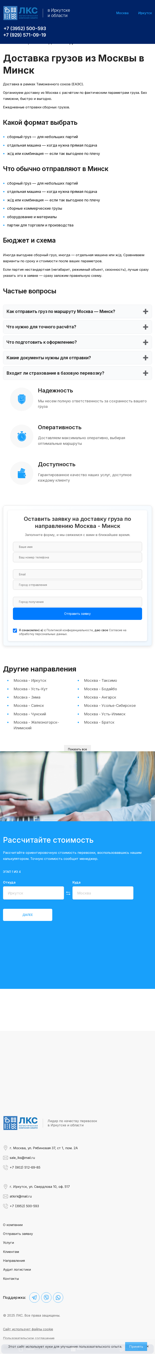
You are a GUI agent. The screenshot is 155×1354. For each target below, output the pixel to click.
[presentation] (27, 915)
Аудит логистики (17, 1269)
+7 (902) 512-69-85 (25, 1167)
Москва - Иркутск (30, 680)
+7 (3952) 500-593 (24, 28)
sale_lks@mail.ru (22, 1158)
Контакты (11, 1279)
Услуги (8, 1243)
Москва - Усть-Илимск (105, 714)
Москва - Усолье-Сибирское (110, 705)
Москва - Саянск (29, 705)
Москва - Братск (99, 722)
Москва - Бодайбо (100, 689)
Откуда (9, 882)
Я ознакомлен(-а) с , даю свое (72, 632)
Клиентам (11, 1252)
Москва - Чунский (30, 714)
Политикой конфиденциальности (70, 630)
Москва (122, 13)
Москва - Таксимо (100, 680)
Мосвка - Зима (27, 697)
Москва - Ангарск (100, 697)
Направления (14, 1261)
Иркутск (145, 13)
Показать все (77, 749)
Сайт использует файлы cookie (28, 1329)
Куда (76, 882)
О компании (13, 1225)
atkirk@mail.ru (21, 1196)
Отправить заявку (77, 614)
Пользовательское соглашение (28, 1338)
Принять (136, 1346)
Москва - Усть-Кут (31, 689)
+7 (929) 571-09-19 (24, 35)
